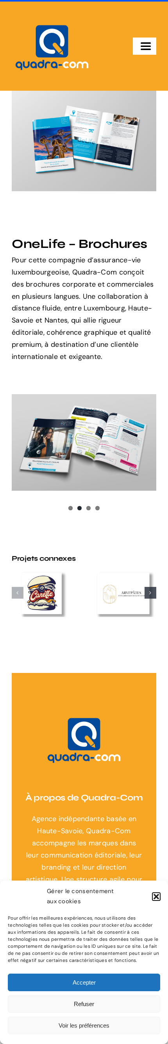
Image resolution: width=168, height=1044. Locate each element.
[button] (156, 896)
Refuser (84, 1004)
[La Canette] (43, 593)
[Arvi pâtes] (124, 593)
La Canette (35, 581)
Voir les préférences (84, 1025)
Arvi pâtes (117, 585)
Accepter (84, 982)
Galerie (50, 581)
